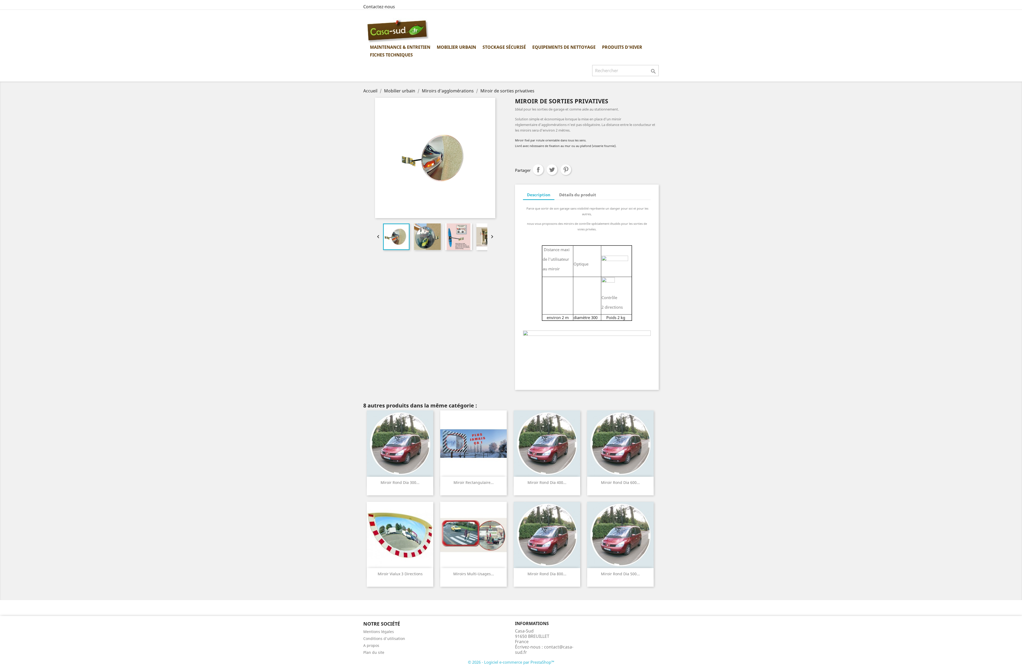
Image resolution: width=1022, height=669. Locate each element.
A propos (371, 645)
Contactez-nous (379, 7)
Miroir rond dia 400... (547, 482)
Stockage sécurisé (504, 47)
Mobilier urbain (456, 47)
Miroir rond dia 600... (620, 482)
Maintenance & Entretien (400, 47)
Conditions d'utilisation (384, 638)
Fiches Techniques (391, 55)
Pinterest (566, 169)
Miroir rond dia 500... (620, 573)
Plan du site (373, 652)
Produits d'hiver (622, 47)
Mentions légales (378, 631)
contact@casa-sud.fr (544, 649)
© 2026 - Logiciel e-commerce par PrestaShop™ (511, 662)
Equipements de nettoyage (564, 47)
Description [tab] (538, 194)
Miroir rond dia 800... (547, 573)
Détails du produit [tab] (577, 194)
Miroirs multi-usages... (473, 573)
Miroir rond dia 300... (400, 482)
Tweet (552, 169)
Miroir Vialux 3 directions (400, 573)
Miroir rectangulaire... (474, 482)
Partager (538, 169)
